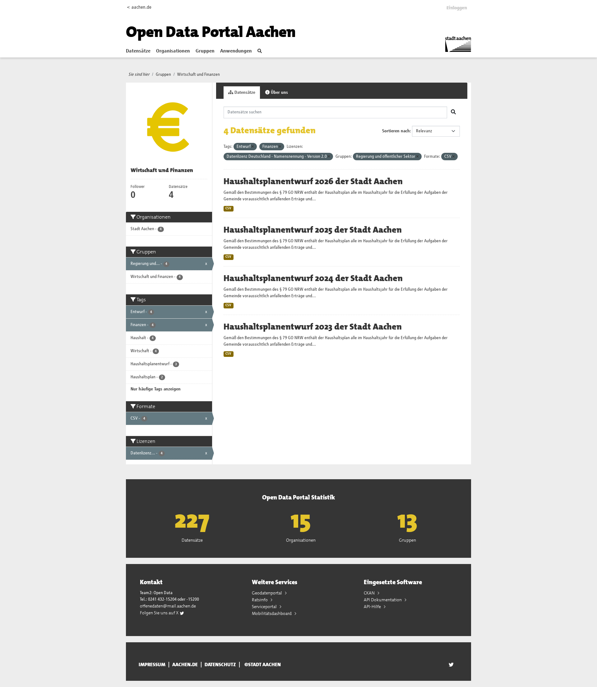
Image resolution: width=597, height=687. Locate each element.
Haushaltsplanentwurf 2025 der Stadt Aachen (313, 229)
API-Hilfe (373, 606)
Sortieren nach (396, 131)
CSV (228, 208)
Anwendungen (236, 51)
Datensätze (138, 51)
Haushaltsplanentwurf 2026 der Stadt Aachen (313, 181)
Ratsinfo (260, 600)
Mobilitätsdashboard (272, 613)
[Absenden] (453, 112)
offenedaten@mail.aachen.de (168, 606)
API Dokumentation (383, 600)
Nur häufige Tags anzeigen (156, 389)
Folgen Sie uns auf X (159, 613)
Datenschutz (220, 664)
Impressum (152, 664)
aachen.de (185, 664)
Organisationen (173, 51)
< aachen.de (139, 7)
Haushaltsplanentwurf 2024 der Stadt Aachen (313, 278)
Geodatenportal (267, 593)
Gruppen (205, 51)
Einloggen (457, 8)
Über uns (279, 92)
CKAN (370, 593)
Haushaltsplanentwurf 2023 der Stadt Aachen (313, 326)
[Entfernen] (253, 146)
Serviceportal (265, 606)
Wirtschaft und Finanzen (198, 74)
